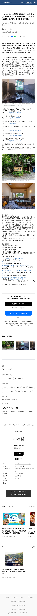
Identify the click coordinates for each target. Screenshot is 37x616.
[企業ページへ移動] (18, 439)
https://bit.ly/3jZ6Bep (15, 118)
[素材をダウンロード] (20, 36)
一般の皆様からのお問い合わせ (18, 609)
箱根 (24, 387)
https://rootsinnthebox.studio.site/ (12, 274)
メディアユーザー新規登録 (18, 313)
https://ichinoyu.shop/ (8, 262)
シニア (5, 387)
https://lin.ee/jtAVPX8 (16, 279)
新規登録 (29, 2)
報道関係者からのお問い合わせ (18, 601)
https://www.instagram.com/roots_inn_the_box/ (16, 270)
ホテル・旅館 (7, 378)
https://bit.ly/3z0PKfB (15, 135)
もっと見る (32, 506)
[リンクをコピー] (24, 36)
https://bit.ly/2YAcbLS (15, 130)
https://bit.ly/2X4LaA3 (15, 112)
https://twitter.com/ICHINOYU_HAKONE (14, 277)
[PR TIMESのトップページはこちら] (7, 2)
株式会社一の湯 (24, 425)
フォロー (18, 453)
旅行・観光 (17, 378)
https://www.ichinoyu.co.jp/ (14, 258)
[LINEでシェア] (15, 36)
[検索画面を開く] (35, 2)
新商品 (12, 391)
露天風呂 (31, 387)
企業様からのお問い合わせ (18, 605)
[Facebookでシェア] (11, 36)
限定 (25, 391)
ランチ (5, 391)
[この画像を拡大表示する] (8, 345)
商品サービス (7, 370)
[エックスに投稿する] (8, 36)
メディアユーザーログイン (18, 304)
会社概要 (6, 597)
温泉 (11, 387)
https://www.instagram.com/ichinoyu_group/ (15, 265)
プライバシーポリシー (18, 597)
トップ (4, 425)
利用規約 (30, 597)
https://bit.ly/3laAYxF (15, 123)
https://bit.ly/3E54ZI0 (15, 141)
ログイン (23, 2)
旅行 (19, 391)
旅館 (18, 387)
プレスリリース (13, 425)
